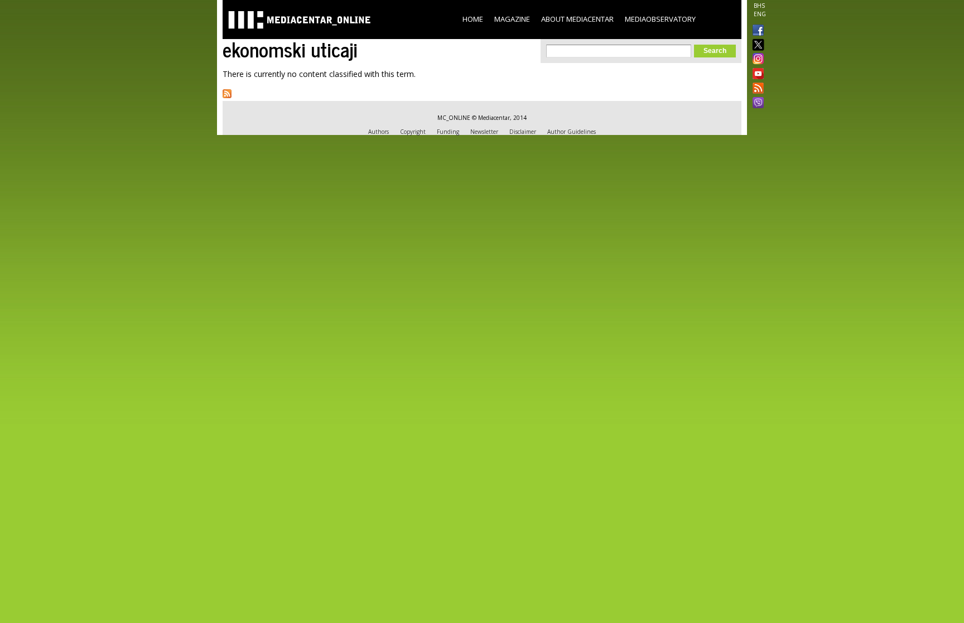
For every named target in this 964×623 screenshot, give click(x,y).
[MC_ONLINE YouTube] (756, 73)
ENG (760, 14)
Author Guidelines (571, 132)
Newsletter (484, 132)
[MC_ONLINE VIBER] (756, 103)
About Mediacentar (577, 19)
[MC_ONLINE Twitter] (756, 45)
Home (472, 19)
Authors (378, 132)
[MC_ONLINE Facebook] (756, 31)
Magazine (512, 19)
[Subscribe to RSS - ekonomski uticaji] (227, 94)
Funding (448, 132)
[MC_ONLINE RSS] (756, 89)
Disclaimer (522, 132)
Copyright (413, 132)
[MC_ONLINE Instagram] (756, 59)
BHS (759, 5)
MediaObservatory (660, 19)
